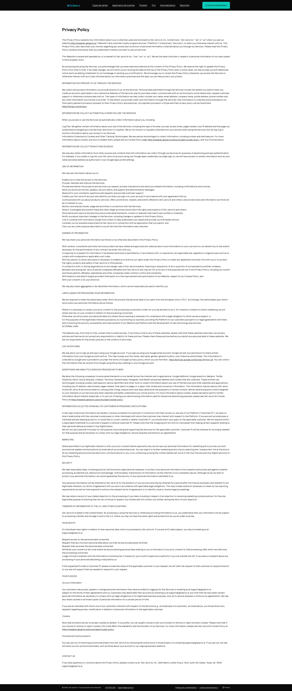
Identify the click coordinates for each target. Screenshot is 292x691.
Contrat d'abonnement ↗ (209, 687)
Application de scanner (123, 5)
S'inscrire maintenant (216, 5)
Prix (154, 5)
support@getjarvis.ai (125, 687)
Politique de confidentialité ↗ (186, 687)
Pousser (143, 5)
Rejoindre (184, 5)
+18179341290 (110, 687)
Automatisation (167, 5)
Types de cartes (100, 5)
